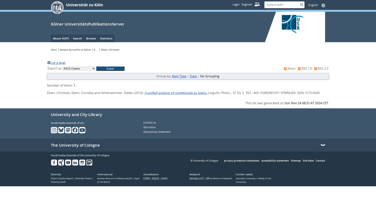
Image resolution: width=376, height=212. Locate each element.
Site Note (308, 160)
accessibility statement (275, 160)
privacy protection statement (241, 160)
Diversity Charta (83, 178)
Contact (320, 160)
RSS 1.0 (306, 68)
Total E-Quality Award (62, 178)
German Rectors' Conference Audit (114, 178)
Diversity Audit (58, 182)
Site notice (149, 127)
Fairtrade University (246, 178)
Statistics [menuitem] (106, 38)
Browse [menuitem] (91, 38)
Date (193, 76)
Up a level (58, 63)
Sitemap (296, 160)
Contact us (149, 122)
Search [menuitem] (77, 38)
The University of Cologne (75, 145)
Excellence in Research (219, 178)
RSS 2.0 (323, 68)
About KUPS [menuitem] (61, 38)
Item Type (179, 76)
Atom (291, 68)
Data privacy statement (157, 131)
